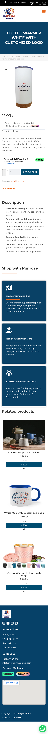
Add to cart (30, 172)
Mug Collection (22, 56)
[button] (6, 69)
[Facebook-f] (8, 623)
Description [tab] (8, 188)
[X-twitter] (16, 623)
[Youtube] (12, 623)
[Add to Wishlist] (4, 172)
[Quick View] (26, 461)
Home (4, 56)
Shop (11, 56)
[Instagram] (3, 623)
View (24, 465)
